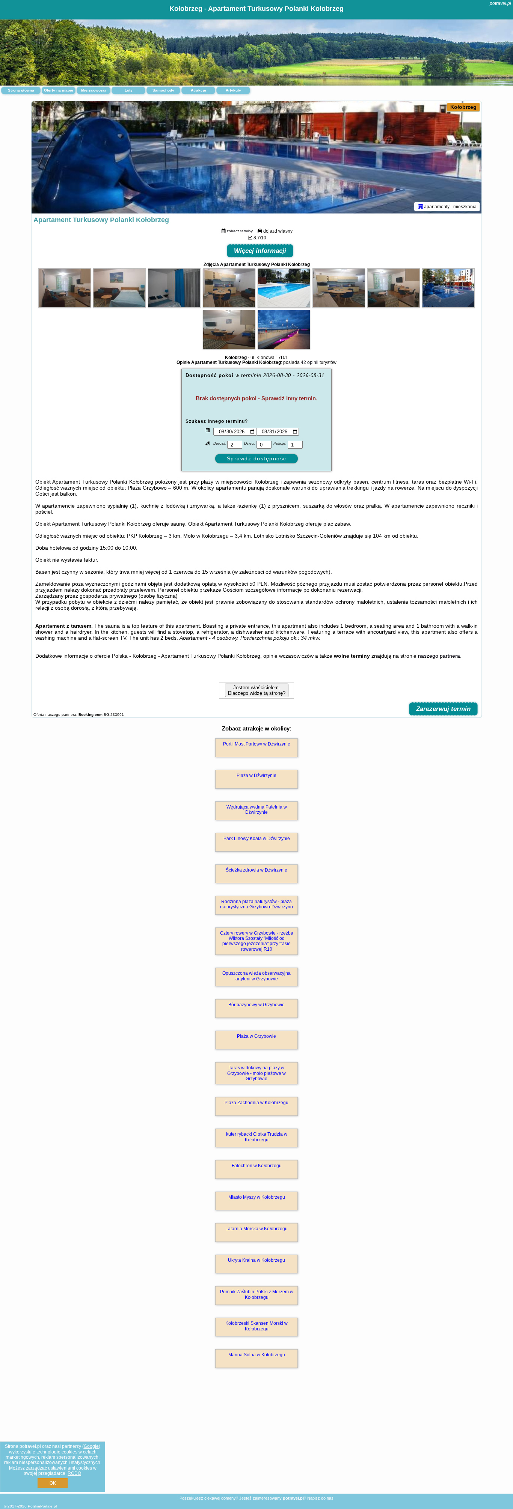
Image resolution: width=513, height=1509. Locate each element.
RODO (74, 1473)
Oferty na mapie (58, 90)
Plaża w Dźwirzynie (256, 775)
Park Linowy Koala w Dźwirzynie (256, 838)
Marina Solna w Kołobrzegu (256, 1354)
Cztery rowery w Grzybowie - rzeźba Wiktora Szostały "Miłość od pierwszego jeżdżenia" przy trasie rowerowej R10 (256, 941)
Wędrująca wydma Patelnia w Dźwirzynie (256, 809)
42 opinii (309, 362)
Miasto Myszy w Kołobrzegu (256, 1197)
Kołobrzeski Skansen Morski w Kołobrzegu (256, 1326)
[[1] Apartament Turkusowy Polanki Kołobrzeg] (256, 157)
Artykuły (233, 90)
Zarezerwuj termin (443, 708)
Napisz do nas (320, 1498)
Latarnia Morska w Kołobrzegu (256, 1228)
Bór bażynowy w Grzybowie (256, 1004)
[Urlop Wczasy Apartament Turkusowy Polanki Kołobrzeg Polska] (65, 305)
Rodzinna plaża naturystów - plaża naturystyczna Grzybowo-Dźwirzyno (256, 904)
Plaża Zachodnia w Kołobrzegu (256, 1102)
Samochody (163, 90)
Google (91, 1446)
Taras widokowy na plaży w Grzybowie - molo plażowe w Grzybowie (256, 1073)
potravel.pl (500, 3)
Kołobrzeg (463, 107)
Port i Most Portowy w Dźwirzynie (256, 744)
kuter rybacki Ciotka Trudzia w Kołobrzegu (256, 1137)
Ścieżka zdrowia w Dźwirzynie (256, 870)
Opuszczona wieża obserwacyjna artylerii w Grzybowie (256, 976)
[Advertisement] (256, 1438)
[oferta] (420, 206)
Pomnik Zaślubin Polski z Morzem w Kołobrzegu (256, 1294)
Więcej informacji (260, 250)
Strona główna (21, 90)
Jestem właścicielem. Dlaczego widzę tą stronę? (256, 690)
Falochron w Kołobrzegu (257, 1165)
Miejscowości (93, 90)
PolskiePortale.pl (42, 1506)
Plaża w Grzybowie (256, 1036)
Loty (129, 90)
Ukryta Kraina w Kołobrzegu (256, 1260)
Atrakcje (198, 90)
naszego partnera (439, 656)
